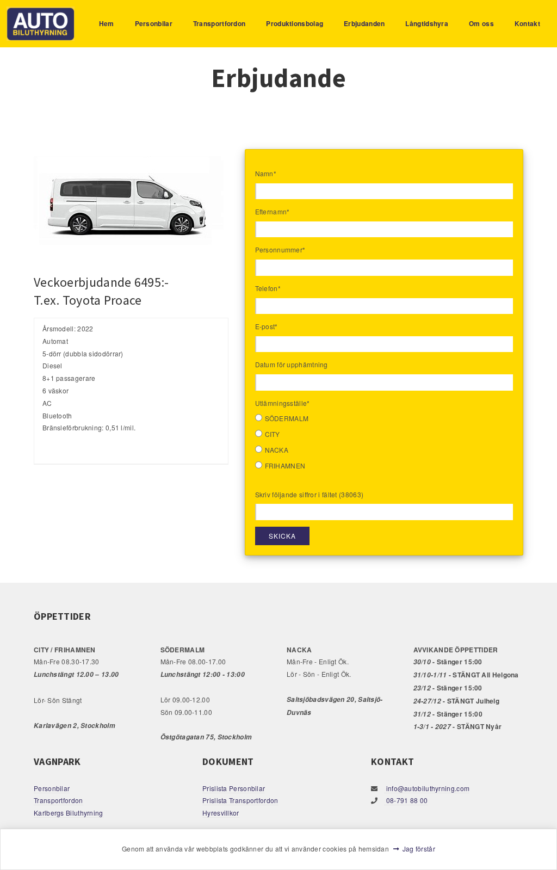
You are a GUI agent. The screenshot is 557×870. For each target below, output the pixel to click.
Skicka (282, 535)
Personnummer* (280, 249)
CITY (272, 434)
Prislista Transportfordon (240, 800)
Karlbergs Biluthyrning (68, 812)
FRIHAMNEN (285, 465)
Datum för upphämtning (291, 364)
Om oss (481, 23)
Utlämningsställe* (282, 403)
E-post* (266, 326)
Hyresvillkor (220, 812)
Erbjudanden (364, 23)
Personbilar (153, 23)
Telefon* (268, 288)
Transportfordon (219, 23)
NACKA (277, 449)
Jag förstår (419, 848)
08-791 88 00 (406, 800)
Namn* (266, 173)
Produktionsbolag (294, 23)
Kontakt (527, 23)
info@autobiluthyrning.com (426, 788)
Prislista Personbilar (233, 788)
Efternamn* (272, 211)
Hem (106, 23)
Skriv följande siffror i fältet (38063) (309, 494)
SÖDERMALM (287, 418)
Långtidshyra (426, 23)
